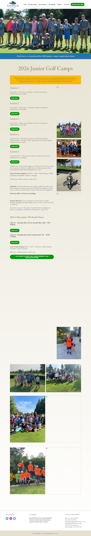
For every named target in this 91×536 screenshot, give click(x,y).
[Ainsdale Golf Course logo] (13, 4)
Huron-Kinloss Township (39, 520)
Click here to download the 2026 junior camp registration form (45, 56)
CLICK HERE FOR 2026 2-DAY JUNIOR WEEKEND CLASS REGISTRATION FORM (31, 257)
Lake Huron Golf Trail (38, 522)
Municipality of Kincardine (40, 518)
